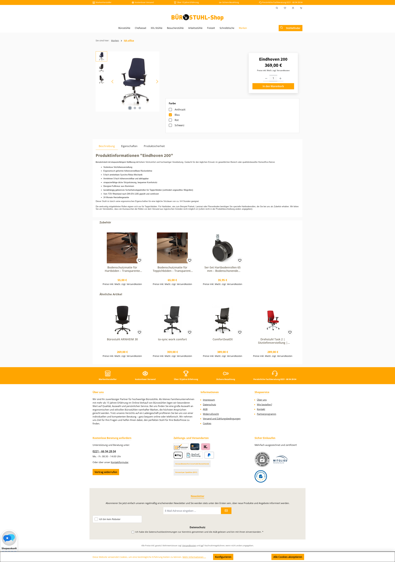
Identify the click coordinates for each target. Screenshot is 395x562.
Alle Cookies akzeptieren (287, 557)
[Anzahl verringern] (266, 78)
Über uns (262, 399)
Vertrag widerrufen (106, 472)
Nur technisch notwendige (252, 557)
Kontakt (261, 409)
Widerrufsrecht (211, 413)
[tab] (107, 146)
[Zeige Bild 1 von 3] (130, 108)
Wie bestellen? (264, 404)
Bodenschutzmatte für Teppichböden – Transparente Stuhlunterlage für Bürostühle (172, 269)
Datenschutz (209, 404)
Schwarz (179, 125)
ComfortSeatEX (223, 339)
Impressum (209, 399)
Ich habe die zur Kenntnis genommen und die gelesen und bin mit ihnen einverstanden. (199, 531)
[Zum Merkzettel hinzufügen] (139, 260)
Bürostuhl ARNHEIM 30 (122, 339)
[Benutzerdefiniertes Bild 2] (261, 476)
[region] (127, 81)
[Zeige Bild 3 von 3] (140, 108)
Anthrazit (180, 109)
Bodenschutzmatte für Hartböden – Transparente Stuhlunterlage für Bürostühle (122, 269)
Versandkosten (189, 545)
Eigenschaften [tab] (129, 146)
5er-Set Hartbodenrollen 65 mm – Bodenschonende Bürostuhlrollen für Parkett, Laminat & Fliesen (222, 269)
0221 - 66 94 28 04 (104, 451)
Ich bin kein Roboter (110, 519)
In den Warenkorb (273, 86)
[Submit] (226, 510)
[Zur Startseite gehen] (197, 17)
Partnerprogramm (266, 413)
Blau (177, 114)
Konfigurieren (223, 557)
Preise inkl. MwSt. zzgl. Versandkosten (273, 70)
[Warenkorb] (300, 8)
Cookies (207, 423)
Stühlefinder (293, 28)
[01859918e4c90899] (135, 81)
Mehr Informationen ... (194, 557)
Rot (177, 120)
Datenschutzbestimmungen (163, 531)
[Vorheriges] (112, 82)
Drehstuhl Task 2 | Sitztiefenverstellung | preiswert (273, 341)
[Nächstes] (157, 82)
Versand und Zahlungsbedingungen (222, 418)
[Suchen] (277, 8)
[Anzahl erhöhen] (280, 78)
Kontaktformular (119, 462)
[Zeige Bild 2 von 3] (135, 108)
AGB (205, 409)
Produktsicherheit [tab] (154, 146)
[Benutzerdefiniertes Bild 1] (281, 459)
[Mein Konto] (293, 8)
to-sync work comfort (172, 339)
